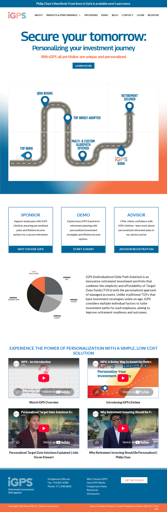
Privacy (110, 506)
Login (140, 15)
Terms (92, 506)
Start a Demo (83, 249)
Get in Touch (134, 480)
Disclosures (93, 493)
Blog (115, 15)
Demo (104, 15)
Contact (127, 15)
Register (153, 15)
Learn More (83, 65)
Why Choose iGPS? (97, 478)
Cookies (101, 506)
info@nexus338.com (59, 478)
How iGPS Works (96, 482)
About (39, 15)
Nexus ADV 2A (144, 506)
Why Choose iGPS (31, 249)
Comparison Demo (97, 486)
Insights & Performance (62, 15)
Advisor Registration (136, 249)
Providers (91, 15)
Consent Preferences (125, 506)
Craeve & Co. (52, 506)
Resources (92, 489)
